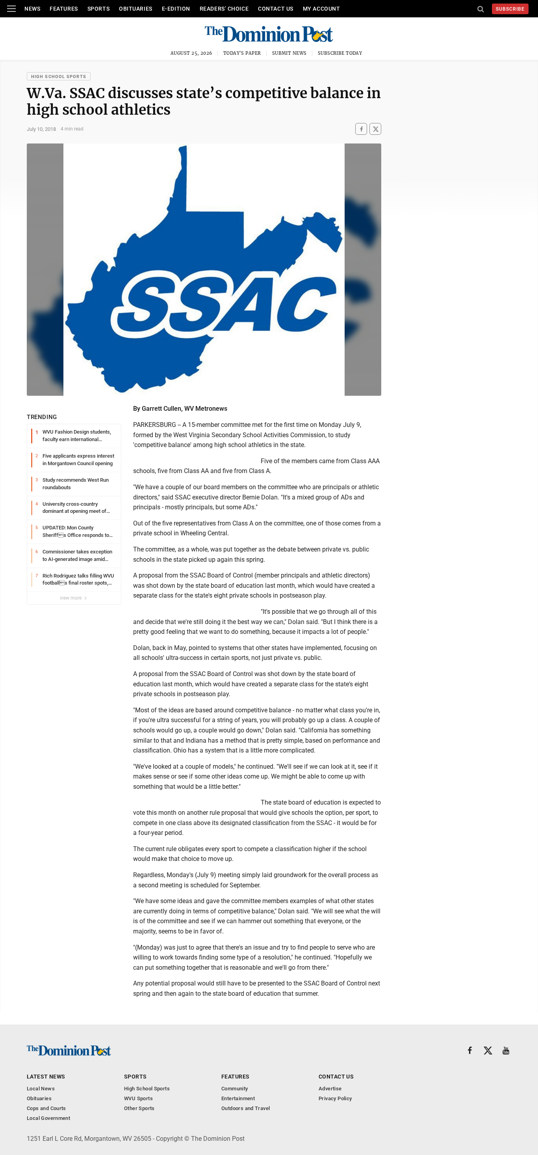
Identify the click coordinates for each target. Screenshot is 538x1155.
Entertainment (238, 1098)
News (32, 9)
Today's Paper (242, 53)
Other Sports (139, 1108)
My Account (321, 9)
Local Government (48, 1118)
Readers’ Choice (224, 9)
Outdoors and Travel (245, 1108)
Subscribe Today (340, 53)
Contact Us (275, 9)
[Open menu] (11, 9)
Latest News (46, 1076)
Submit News (289, 53)
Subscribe (510, 9)
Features (64, 9)
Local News (41, 1089)
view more (71, 598)
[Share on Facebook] (361, 129)
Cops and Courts (46, 1108)
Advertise (330, 1089)
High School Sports (58, 76)
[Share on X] (375, 129)
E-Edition (176, 9)
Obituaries (135, 9)
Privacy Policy (335, 1098)
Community (234, 1089)
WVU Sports (138, 1098)
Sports (98, 9)
